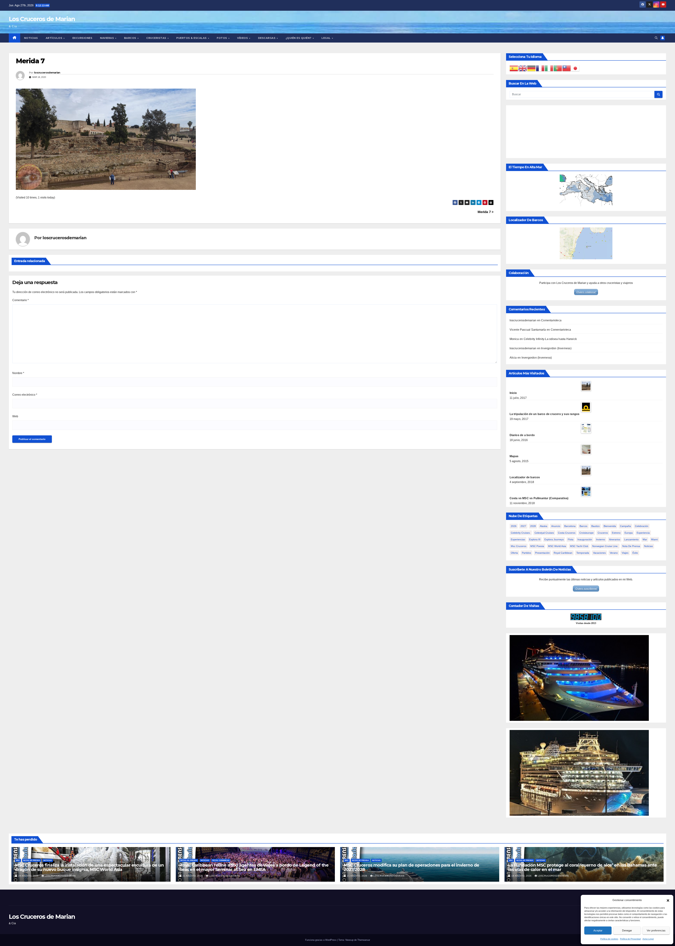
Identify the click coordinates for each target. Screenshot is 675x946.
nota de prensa (631, 546)
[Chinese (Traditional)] (566, 68)
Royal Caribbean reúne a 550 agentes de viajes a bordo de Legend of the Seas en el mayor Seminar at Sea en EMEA (254, 867)
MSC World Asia (557, 546)
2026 (513, 526)
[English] (522, 68)
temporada (582, 552)
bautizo (595, 526)
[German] (531, 68)
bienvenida (610, 526)
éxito (635, 552)
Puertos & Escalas (191, 38)
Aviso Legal (648, 939)
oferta (514, 552)
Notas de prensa (31, 860)
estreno (616, 532)
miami (654, 539)
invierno (600, 539)
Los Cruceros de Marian (42, 19)
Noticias (31, 38)
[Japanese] (575, 68)
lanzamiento (631, 539)
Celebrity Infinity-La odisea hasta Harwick (550, 338)
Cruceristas (156, 38)
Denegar (627, 930)
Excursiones (82, 38)
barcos (583, 526)
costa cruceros (566, 532)
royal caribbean (563, 552)
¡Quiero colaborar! (586, 292)
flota (570, 539)
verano (614, 552)
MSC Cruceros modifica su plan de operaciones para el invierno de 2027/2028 (411, 867)
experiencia (643, 532)
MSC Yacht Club (579, 546)
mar (645, 539)
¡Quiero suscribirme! (586, 588)
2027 (523, 526)
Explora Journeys (554, 539)
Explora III (534, 539)
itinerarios (614, 539)
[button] (668, 900)
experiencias (518, 539)
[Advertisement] (586, 131)
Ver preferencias (656, 930)
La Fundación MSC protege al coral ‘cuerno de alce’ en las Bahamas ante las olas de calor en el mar (582, 867)
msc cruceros (518, 546)
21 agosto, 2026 (193, 876)
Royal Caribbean (220, 860)
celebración (641, 526)
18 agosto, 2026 (521, 876)
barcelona (570, 526)
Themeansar (363, 940)
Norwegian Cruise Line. (605, 546)
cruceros (603, 532)
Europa (629, 532)
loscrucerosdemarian (47, 72)
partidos (526, 552)
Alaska (543, 526)
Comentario (20, 300)
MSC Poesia (537, 546)
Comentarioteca (551, 320)
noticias (648, 546)
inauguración (584, 539)
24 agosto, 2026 (28, 876)
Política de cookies (609, 939)
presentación (542, 552)
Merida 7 (485, 212)
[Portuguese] (558, 68)
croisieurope (586, 532)
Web (15, 416)
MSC (18, 860)
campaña (625, 526)
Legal (326, 38)
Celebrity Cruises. (521, 532)
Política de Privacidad (630, 939)
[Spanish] (514, 68)
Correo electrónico (24, 394)
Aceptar (597, 930)
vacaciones (599, 552)
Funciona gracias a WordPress (321, 940)
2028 (533, 526)
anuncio (555, 526)
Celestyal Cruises (544, 532)
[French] (540, 68)
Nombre (18, 373)
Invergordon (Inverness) (556, 348)
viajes (625, 552)
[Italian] (549, 68)
